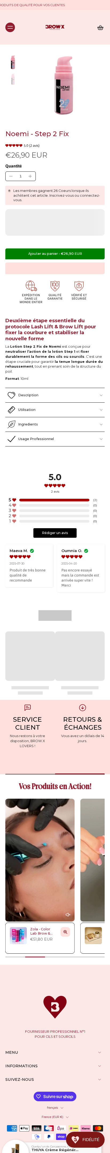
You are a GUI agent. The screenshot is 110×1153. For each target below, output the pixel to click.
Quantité (13, 166)
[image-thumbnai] (12, 62)
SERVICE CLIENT (27, 723)
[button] (55, 253)
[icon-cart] (99, 27)
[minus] (11, 176)
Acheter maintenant (55, 268)
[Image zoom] (63, 87)
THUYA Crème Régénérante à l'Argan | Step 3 (56, 1147)
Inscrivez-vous (61, 195)
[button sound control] (68, 914)
